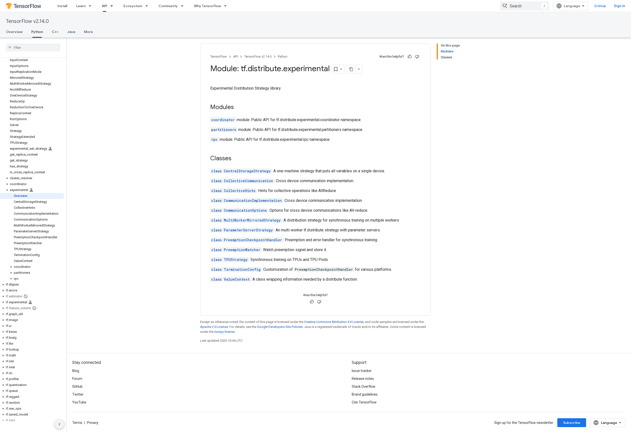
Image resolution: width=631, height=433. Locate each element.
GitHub (600, 6)
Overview (14, 32)
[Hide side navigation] (59, 424)
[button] (32, 178)
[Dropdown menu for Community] (184, 6)
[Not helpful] (417, 56)
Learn (81, 6)
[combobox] (524, 5)
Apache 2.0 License (214, 327)
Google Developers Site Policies (280, 327)
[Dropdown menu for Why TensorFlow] (227, 6)
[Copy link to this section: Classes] (236, 159)
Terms (77, 423)
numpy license (224, 332)
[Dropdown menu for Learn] (91, 6)
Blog (75, 371)
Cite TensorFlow (364, 402)
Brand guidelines (365, 394)
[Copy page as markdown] (351, 69)
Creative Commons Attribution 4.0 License (334, 322)
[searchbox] (33, 47)
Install (62, 6)
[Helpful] (409, 56)
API (104, 6)
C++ (55, 32)
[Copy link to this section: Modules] (239, 108)
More (88, 32)
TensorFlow (218, 56)
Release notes (363, 379)
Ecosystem (132, 6)
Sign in (619, 6)
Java (71, 32)
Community (168, 6)
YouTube (79, 402)
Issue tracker (362, 371)
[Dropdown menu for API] (113, 6)
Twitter (78, 394)
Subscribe (571, 422)
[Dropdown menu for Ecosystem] (148, 6)
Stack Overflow (363, 386)
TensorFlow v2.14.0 (27, 21)
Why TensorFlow (207, 6)
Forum (77, 379)
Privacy (92, 423)
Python (37, 32)
